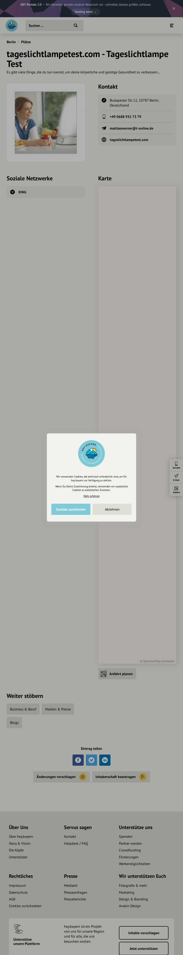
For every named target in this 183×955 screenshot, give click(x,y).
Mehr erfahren (91, 496)
